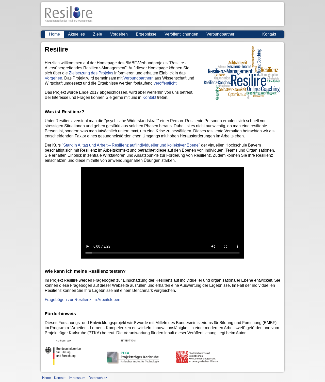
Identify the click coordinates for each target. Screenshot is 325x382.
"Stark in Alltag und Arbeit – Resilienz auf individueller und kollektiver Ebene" (131, 145)
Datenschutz (98, 378)
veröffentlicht (165, 83)
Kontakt (269, 34)
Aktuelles (76, 34)
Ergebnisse (146, 34)
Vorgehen (119, 34)
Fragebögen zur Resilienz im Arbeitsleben (82, 299)
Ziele (97, 34)
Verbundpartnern (138, 78)
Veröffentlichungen (181, 34)
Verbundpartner (220, 34)
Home (54, 34)
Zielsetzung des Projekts (91, 73)
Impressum (77, 378)
